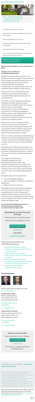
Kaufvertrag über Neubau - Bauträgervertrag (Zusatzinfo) (16, 44)
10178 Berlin (5, 305)
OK (32, 398)
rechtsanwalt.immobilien (13, 2)
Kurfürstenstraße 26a (8, 320)
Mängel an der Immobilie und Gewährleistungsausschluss (12, 60)
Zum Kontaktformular (17, 226)
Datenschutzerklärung (8, 366)
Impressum (27, 364)
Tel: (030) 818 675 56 (8, 325)
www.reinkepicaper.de (8, 290)
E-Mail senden (17, 343)
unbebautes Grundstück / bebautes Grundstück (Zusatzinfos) (17, 34)
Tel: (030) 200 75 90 (7, 308)
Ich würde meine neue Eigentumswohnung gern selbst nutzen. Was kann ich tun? (17, 54)
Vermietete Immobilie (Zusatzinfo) (13, 49)
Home (4, 17)
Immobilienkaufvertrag (15, 17)
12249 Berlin (5, 322)
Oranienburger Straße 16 (9, 303)
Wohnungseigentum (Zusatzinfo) (13, 39)
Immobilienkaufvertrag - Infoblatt (13, 29)
